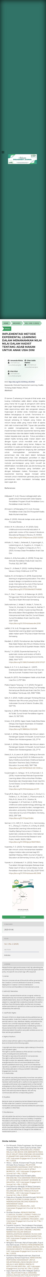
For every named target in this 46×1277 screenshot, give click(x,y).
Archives (16, 323)
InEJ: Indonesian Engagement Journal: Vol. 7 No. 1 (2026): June (25, 1221)
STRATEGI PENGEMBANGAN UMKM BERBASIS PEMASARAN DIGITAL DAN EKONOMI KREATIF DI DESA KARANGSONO (25, 1247)
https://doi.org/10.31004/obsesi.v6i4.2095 (25, 623)
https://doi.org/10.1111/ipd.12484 (21, 818)
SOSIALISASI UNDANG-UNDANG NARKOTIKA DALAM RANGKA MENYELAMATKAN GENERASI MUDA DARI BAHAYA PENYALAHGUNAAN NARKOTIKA (24, 1233)
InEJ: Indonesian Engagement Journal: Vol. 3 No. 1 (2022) (24, 1208)
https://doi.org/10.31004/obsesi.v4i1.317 (24, 789)
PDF (24, 917)
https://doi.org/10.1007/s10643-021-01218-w (25, 768)
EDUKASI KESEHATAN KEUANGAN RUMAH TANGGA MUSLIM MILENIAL (23, 1191)
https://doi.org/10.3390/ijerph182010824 (24, 842)
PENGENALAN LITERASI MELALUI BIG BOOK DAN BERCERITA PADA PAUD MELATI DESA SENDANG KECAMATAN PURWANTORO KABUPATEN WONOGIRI (24, 1153)
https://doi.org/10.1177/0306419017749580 (25, 589)
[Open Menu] (3, 152)
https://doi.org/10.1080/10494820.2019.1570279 (27, 662)
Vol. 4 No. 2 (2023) (32, 323)
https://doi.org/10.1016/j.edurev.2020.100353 (26, 538)
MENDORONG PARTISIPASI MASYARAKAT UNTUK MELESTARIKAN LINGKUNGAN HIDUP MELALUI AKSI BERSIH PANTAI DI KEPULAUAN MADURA (24, 1262)
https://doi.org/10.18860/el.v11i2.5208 (23, 729)
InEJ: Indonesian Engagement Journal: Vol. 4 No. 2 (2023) (23, 1183)
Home (6, 323)
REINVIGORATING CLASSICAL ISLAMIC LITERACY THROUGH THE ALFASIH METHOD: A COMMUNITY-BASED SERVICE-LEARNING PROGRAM (23, 1215)
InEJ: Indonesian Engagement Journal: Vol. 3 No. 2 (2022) (23, 1267)
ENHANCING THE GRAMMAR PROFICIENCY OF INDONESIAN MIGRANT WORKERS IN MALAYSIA (24, 1180)
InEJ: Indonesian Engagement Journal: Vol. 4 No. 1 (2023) (23, 1172)
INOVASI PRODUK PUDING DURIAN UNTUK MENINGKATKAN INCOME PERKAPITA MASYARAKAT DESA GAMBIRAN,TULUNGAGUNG (24, 1201)
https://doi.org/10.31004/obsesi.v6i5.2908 (25, 873)
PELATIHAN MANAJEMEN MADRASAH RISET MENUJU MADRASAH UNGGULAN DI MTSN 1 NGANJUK (24, 1168)
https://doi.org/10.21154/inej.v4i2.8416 (22, 382)
